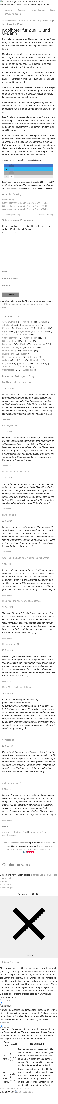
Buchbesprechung (30, 325)
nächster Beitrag (46, 215)
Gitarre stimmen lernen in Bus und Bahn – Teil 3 (25, 209)
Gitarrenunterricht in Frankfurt (15, 843)
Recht (22, 360)
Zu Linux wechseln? (11, 783)
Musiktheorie (8, 354)
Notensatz (32, 357)
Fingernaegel (24, 331)
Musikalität (28, 351)
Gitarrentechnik (31, 338)
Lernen (31, 347)
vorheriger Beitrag (12, 215)
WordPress (45, 843)
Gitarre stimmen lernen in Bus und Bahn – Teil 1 (25, 203)
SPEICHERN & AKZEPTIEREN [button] (15, 1089)
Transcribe (7, 367)
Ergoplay (6, 331)
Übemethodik (8, 370)
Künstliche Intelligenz (12, 347)
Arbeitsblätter (8, 325)
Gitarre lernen (21, 334)
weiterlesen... (7, 419)
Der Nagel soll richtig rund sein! (17, 382)
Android (43, 322)
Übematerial (24, 367)
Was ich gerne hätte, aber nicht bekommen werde (25, 558)
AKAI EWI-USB (9, 322)
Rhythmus (7, 363)
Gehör (20, 188)
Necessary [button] (5, 1000)
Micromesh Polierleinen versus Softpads (21, 601)
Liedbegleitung (9, 351)
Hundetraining (9, 515)
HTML (30, 341)
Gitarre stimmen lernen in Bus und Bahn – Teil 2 (25, 206)
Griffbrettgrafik (8, 740)
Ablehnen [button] (4, 881)
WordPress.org (9, 835)
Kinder (23, 344)
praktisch (6, 360)
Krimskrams (39, 344)
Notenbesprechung (11, 357)
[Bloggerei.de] (28, 852)
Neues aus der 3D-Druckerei (15, 472)
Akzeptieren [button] (5, 884)
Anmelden (7, 832)
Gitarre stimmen (9, 338)
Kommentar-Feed (38, 832)
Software (23, 363)
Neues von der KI (10, 644)
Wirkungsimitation (10, 425)
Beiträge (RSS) (23, 849)
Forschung (42, 331)
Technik (39, 363)
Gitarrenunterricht (10, 341)
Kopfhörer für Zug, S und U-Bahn (26, 32)
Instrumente (7, 344)
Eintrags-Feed (21, 832)
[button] (11, 166)
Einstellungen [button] (6, 888)
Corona (5, 328)
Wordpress (28, 370)
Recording (35, 360)
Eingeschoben (11, 188)
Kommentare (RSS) (42, 849)
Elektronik (43, 328)
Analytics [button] (4, 1023)
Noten (24, 354)
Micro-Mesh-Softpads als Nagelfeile (19, 687)
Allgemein (27, 322)
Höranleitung (8, 200)
